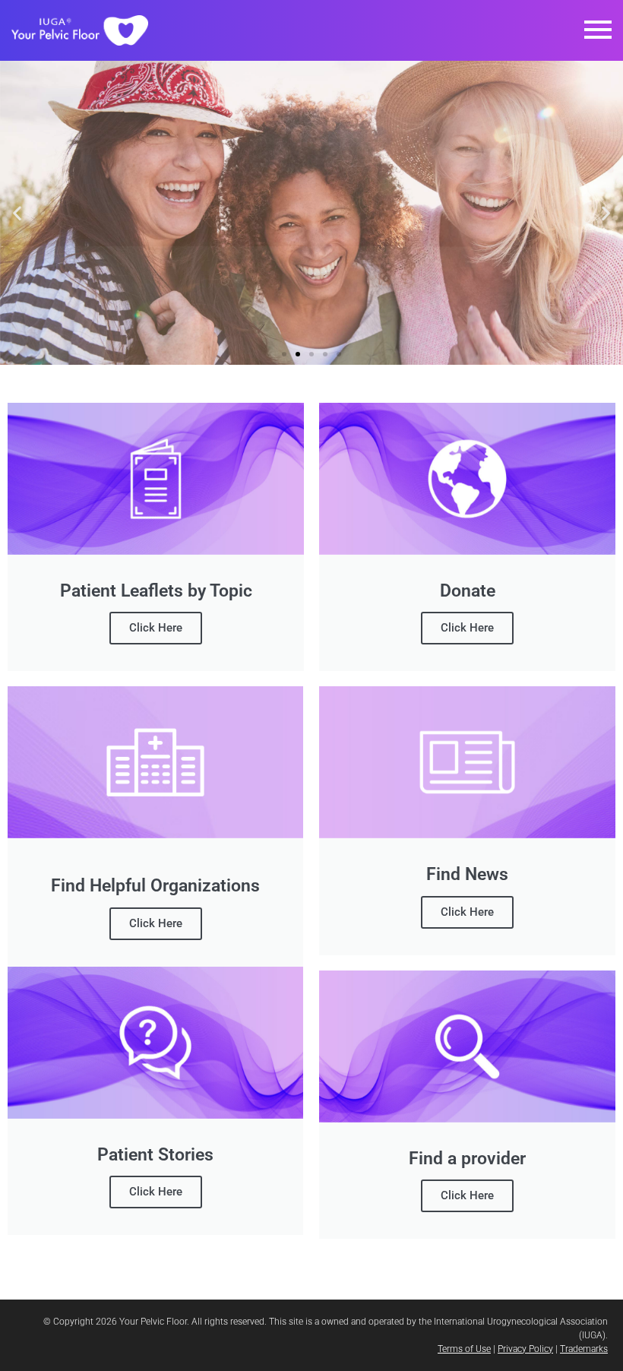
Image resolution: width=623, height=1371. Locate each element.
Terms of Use (464, 1349)
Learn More (311, 260)
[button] (598, 30)
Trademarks (584, 1349)
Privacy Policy (525, 1349)
